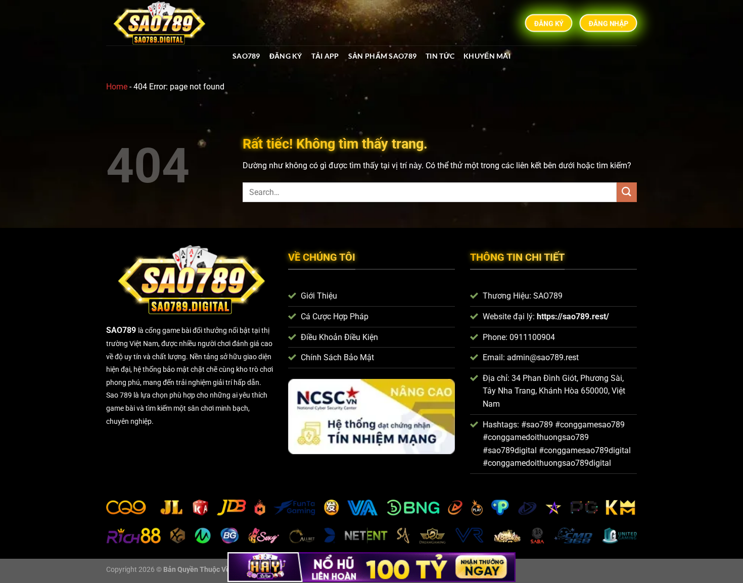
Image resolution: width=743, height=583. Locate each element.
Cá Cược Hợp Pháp (334, 316)
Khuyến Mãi (486, 56)
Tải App (325, 56)
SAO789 (246, 56)
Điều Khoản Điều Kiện (339, 337)
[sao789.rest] (163, 22)
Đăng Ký (285, 56)
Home (116, 86)
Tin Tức (440, 56)
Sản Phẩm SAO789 (382, 56)
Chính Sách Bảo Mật (337, 357)
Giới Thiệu (319, 296)
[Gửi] (627, 192)
